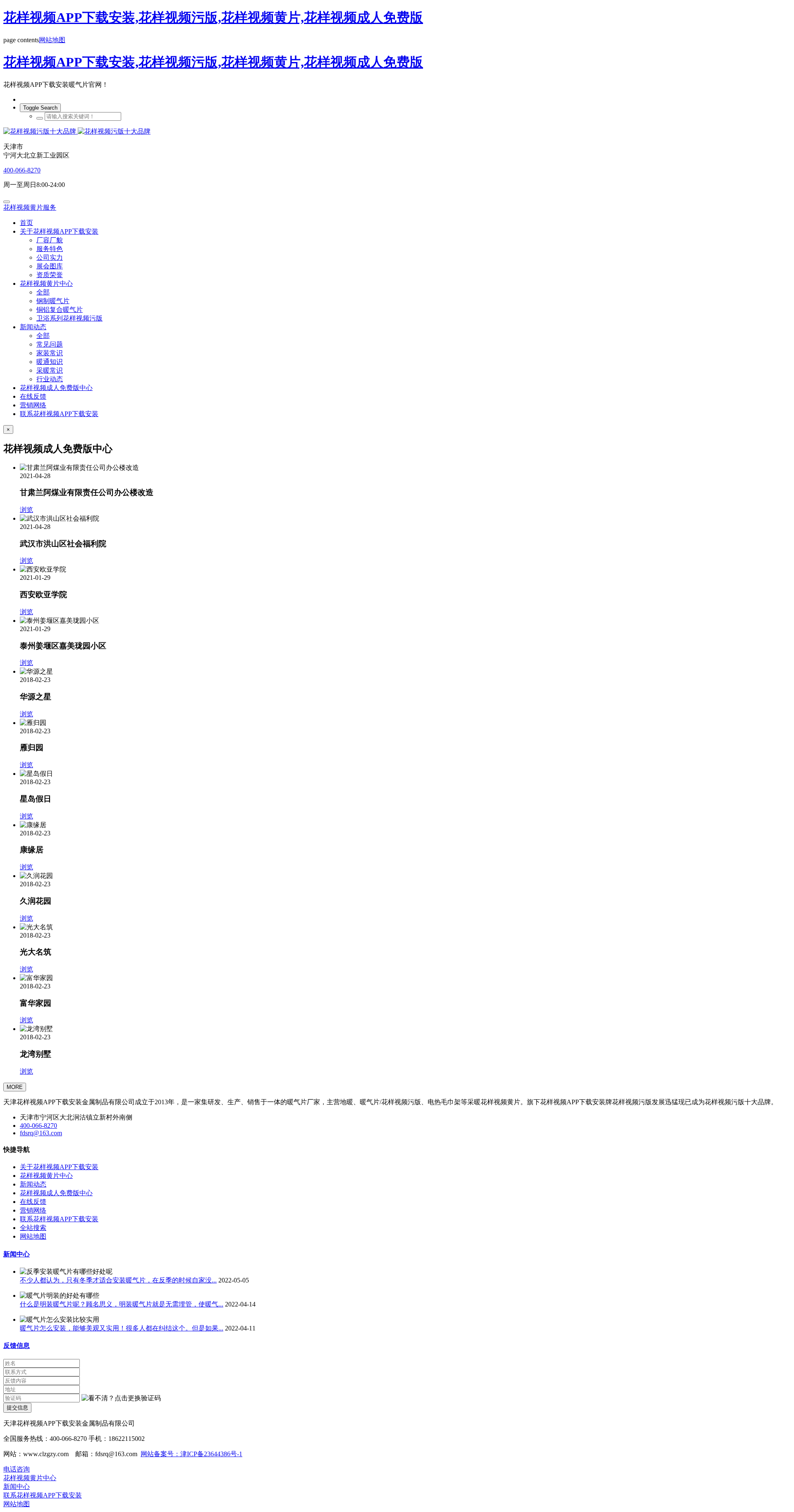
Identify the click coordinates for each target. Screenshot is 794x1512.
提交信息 (17, 1407)
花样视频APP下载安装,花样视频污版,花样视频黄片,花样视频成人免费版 (213, 17)
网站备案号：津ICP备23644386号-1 (191, 1453)
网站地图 (52, 39)
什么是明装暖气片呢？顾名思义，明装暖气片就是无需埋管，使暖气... (121, 1304)
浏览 (26, 509)
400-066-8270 (22, 170)
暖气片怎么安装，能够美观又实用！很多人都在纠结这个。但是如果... (121, 1328)
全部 (43, 292)
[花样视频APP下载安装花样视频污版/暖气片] (397, 131)
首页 (26, 222)
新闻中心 (16, 1254)
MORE (15, 1087)
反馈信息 (16, 1345)
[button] (121, 1398)
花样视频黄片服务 (29, 207)
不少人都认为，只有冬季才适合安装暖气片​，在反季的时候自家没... (118, 1280)
